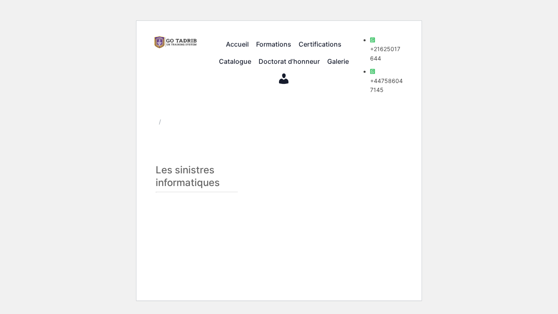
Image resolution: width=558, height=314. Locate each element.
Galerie (338, 61)
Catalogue (235, 61)
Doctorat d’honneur (289, 61)
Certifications (320, 44)
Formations (273, 44)
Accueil (237, 44)
